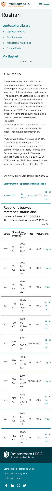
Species (24, 184)
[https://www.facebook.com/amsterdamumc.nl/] (6, 485)
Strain (15, 184)
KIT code (41, 184)
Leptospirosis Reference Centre (20, 469)
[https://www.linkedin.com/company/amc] (12, 485)
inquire (48, 249)
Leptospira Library (13, 478)
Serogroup (33, 184)
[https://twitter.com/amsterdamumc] (25, 485)
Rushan (7, 196)
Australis (32, 196)
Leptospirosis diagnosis (15, 473)
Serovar (8, 184)
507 (14, 196)
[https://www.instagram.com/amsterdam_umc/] (18, 485)
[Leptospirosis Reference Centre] (15, 6)
